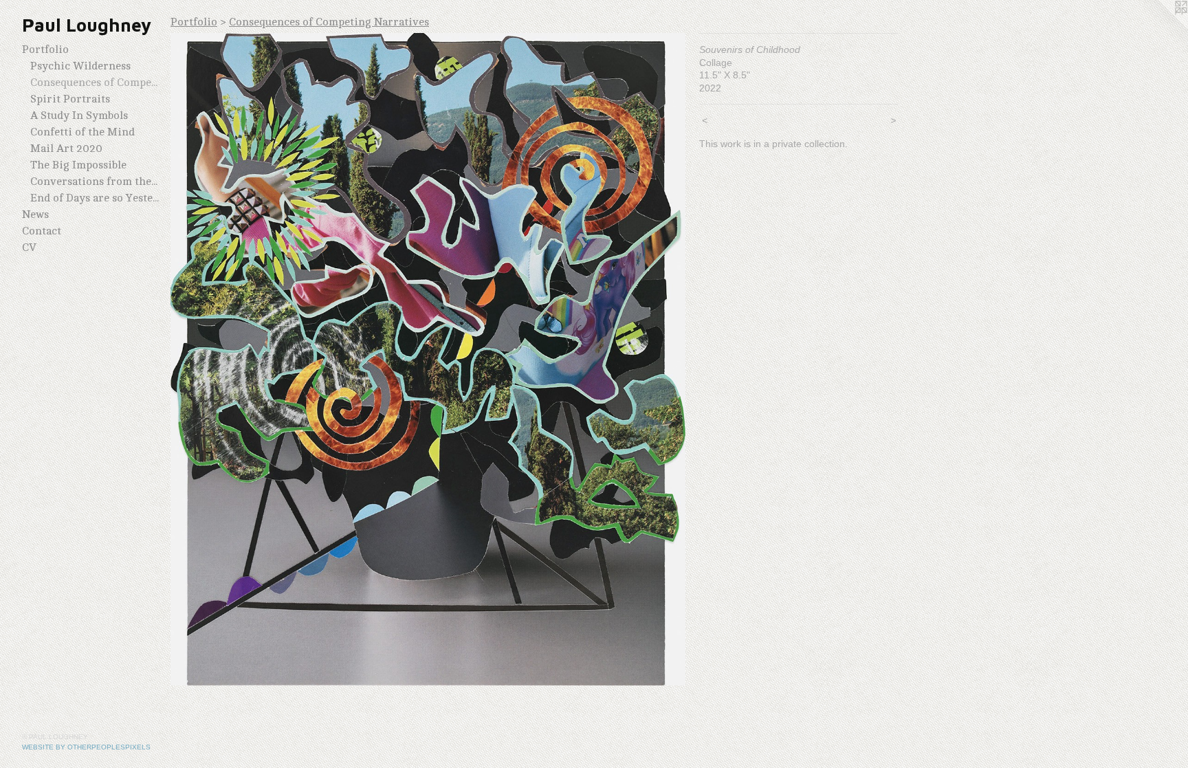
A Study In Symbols (79, 115)
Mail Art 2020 (66, 148)
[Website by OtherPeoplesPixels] (1160, 27)
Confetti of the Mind (82, 132)
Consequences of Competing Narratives (95, 82)
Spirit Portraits (70, 99)
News (35, 214)
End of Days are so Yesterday (95, 198)
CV (29, 247)
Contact (41, 231)
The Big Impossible (78, 165)
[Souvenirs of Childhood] (427, 359)
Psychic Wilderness (80, 66)
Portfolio (45, 49)
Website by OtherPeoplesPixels (86, 747)
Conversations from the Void (95, 181)
